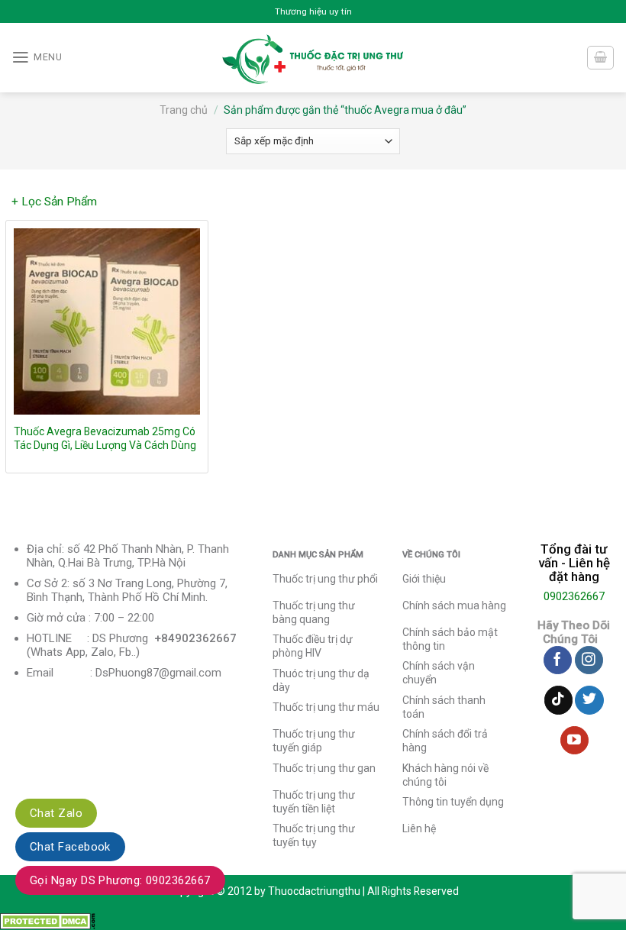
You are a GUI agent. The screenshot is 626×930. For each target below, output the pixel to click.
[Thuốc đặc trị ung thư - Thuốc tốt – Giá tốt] (313, 58)
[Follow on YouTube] (574, 740)
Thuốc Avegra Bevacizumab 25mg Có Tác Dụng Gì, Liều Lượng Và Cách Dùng (105, 438)
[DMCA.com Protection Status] (47, 920)
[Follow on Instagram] (589, 660)
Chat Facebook (70, 847)
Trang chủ (184, 110)
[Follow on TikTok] (558, 700)
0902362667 (574, 596)
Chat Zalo (56, 813)
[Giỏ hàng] (600, 57)
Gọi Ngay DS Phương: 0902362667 (120, 880)
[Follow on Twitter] (589, 700)
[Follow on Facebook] (558, 660)
